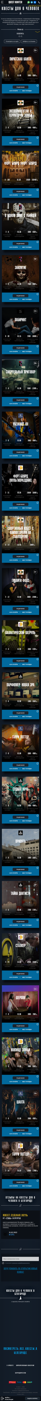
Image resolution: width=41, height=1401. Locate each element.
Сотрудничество (20, 1373)
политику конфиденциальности (21, 1263)
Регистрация (9, 1399)
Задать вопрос (32, 1398)
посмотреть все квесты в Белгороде (20, 1351)
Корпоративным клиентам (25, 1365)
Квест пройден (27, 91)
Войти (7, 1397)
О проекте (10, 1365)
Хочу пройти (13, 91)
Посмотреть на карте (12, 41)
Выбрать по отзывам (29, 41)
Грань (8, 1218)
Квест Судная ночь (15, 1215)
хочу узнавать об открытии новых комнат (20, 1270)
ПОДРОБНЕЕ (21, 87)
